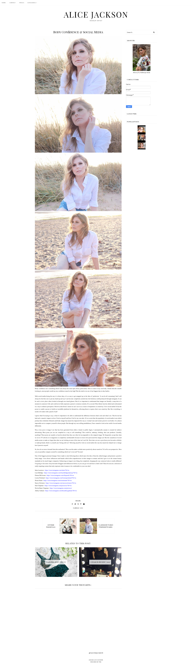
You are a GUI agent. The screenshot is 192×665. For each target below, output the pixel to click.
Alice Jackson (96, 14)
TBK (100, 662)
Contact (13, 2)
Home (4, 2)
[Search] (154, 32)
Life (81, 508)
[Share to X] (75, 504)
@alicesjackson (96, 653)
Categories (31, 2)
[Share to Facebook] (72, 504)
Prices (21, 2)
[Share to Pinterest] (80, 504)
